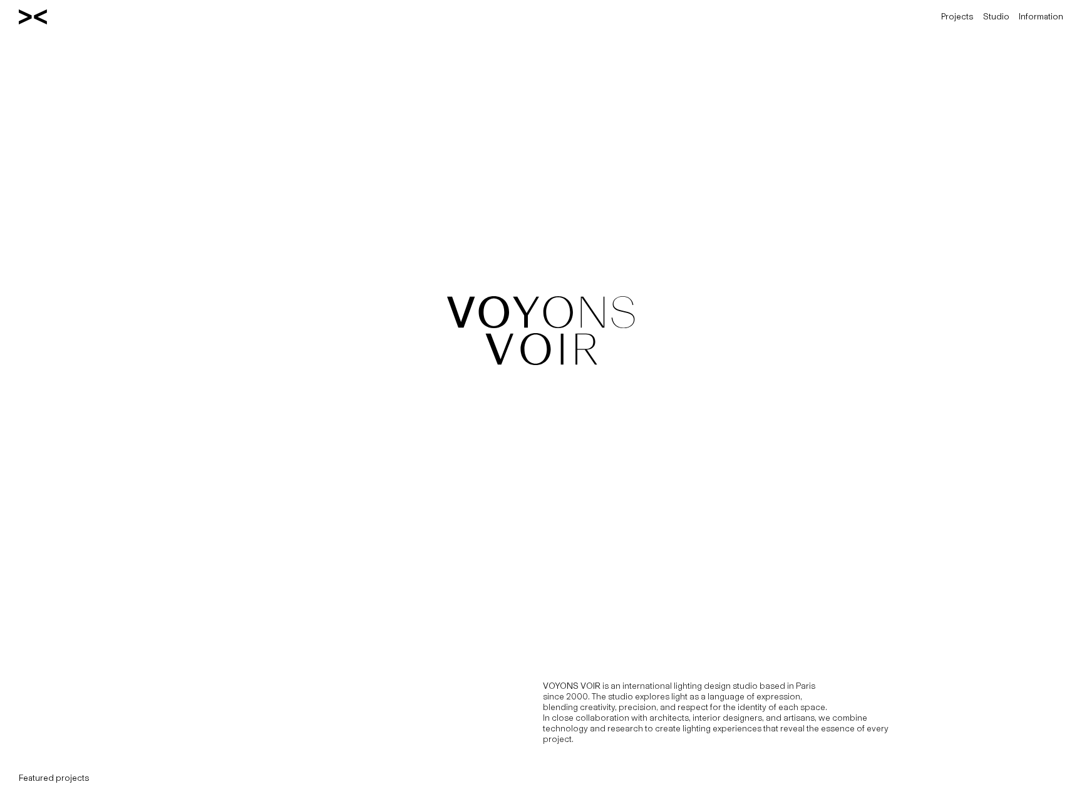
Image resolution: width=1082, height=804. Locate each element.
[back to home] (33, 16)
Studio (996, 16)
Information (1041, 16)
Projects (957, 16)
